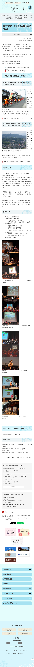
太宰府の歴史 (7, 569)
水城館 (9, 633)
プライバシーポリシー (15, 650)
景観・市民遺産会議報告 (21, 17)
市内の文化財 (7, 574)
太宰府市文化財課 (17, 640)
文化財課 (5, 497)
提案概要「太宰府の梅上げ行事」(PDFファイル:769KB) (18, 118)
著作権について (25, 650)
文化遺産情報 (7, 588)
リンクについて (8, 653)
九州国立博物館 (25, 633)
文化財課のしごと (8, 593)
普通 (17, 470)
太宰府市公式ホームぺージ (18, 653)
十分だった (7, 470)
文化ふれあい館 (9, 629)
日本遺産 (5, 583)
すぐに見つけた (8, 481)
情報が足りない (8, 471)
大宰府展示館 (25, 629)
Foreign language (9, 2)
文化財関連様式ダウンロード (11, 603)
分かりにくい (24, 476)
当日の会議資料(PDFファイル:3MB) (16, 71)
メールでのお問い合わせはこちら (11, 506)
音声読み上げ (17, 2)
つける (27, 2)
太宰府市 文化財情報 (19, 15)
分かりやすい (8, 476)
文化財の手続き (7, 598)
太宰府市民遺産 (7, 579)
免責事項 (6, 650)
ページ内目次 (17, 34)
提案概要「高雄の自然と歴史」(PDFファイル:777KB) (17, 161)
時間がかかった (8, 483)
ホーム (8, 15)
